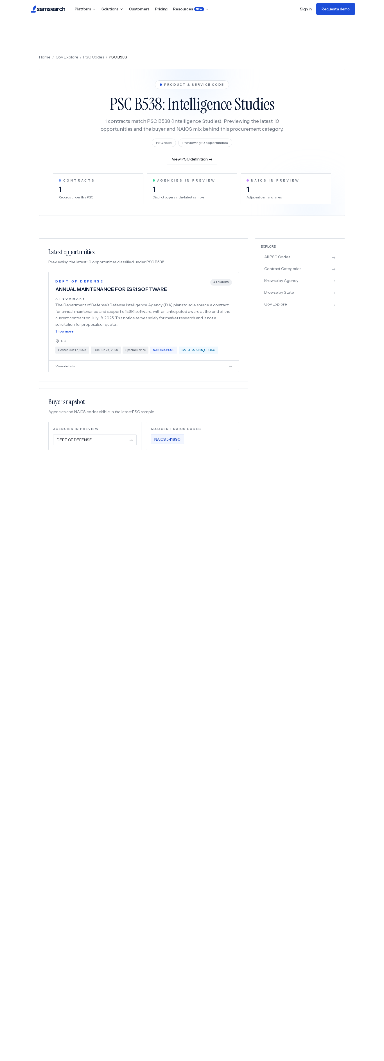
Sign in (306, 9)
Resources (187, 9)
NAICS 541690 (167, 439)
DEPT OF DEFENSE (79, 281)
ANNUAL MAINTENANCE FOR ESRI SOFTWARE (111, 289)
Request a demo (336, 9)
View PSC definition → (192, 159)
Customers (139, 9)
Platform (83, 9)
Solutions (110, 9)
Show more (64, 331)
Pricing (161, 9)
